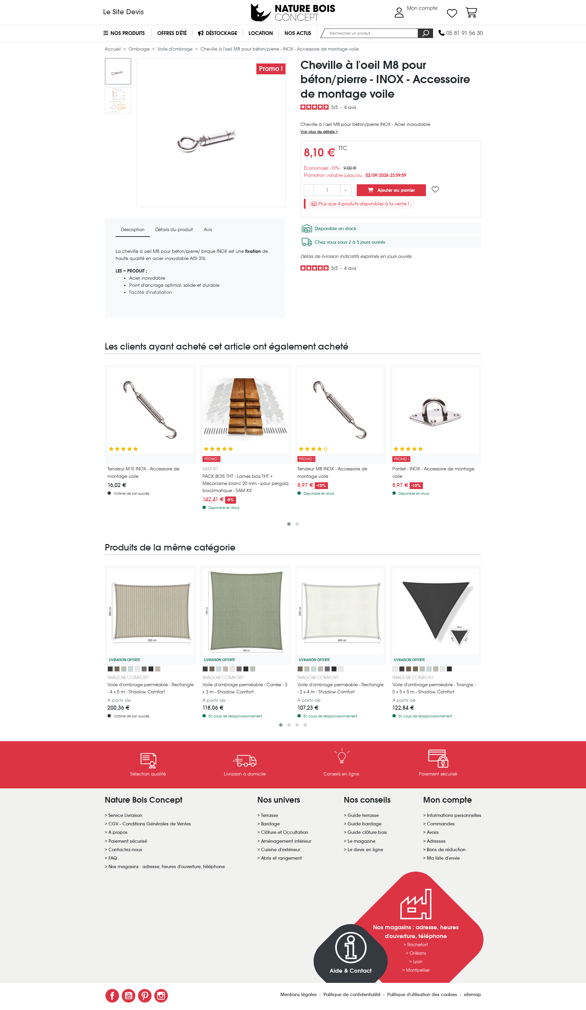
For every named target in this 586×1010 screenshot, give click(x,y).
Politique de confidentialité (353, 994)
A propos (118, 832)
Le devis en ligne (365, 850)
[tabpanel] (195, 280)
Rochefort (417, 945)
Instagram (161, 996)
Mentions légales (299, 994)
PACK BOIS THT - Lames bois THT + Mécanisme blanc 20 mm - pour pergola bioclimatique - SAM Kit (245, 483)
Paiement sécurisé (128, 841)
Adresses (436, 841)
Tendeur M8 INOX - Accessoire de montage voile (332, 472)
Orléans (418, 953)
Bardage (270, 824)
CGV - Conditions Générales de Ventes (150, 824)
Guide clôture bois (367, 832)
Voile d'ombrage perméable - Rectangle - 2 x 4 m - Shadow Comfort (340, 688)
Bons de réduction (446, 850)
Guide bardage (365, 824)
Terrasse (269, 815)
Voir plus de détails (318, 131)
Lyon (418, 962)
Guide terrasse (363, 815)
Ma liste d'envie (443, 858)
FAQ (113, 858)
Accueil (113, 49)
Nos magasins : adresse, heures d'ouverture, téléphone (167, 866)
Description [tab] (132, 229)
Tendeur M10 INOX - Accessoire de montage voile (143, 472)
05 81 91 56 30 (464, 33)
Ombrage (140, 49)
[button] (289, 524)
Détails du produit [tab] (174, 229)
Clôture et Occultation (284, 832)
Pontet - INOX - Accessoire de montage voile (433, 472)
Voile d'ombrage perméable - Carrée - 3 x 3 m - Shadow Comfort (244, 688)
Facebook (112, 996)
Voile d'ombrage (175, 49)
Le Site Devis (123, 11)
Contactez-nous (125, 850)
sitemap (472, 994)
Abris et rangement (281, 858)
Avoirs (433, 832)
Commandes (441, 824)
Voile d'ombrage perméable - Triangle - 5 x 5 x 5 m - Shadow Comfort (433, 688)
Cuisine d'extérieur (280, 850)
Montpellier (418, 970)
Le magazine (361, 841)
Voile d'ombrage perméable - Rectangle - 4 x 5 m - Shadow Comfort (151, 688)
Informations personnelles (454, 815)
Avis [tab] (208, 229)
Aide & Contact (351, 970)
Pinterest (145, 996)
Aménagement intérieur (286, 841)
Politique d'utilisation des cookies (422, 994)
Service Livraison (125, 815)
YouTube (128, 996)
